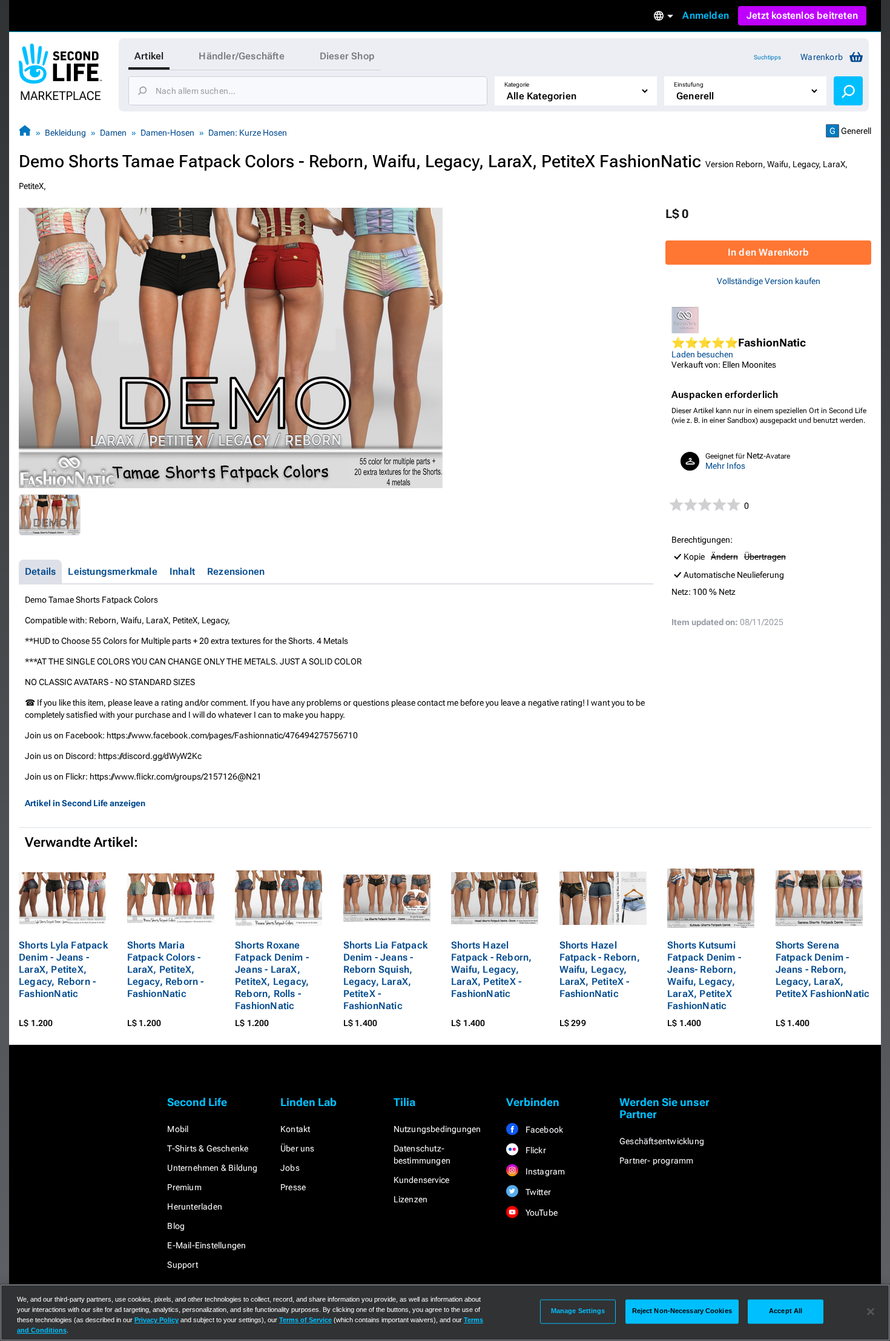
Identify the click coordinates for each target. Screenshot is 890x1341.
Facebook (543, 1129)
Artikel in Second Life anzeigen (85, 803)
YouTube (540, 1212)
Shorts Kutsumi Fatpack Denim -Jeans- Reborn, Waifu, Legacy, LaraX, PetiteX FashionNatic (704, 975)
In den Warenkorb (768, 252)
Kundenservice (422, 1180)
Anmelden (705, 15)
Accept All (785, 1311)
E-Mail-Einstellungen (206, 1245)
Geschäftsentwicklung (661, 1141)
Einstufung (689, 84)
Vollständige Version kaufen (768, 281)
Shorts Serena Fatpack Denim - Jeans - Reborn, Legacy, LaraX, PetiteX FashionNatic (823, 969)
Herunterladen (194, 1206)
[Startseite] (25, 132)
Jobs (290, 1168)
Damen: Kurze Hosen (247, 132)
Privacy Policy (156, 1319)
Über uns (297, 1148)
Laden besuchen (702, 354)
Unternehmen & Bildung (212, 1168)
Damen (113, 132)
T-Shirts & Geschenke (207, 1148)
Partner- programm (656, 1160)
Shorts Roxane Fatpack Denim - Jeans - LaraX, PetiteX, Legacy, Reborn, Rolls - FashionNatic (272, 975)
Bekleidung (65, 132)
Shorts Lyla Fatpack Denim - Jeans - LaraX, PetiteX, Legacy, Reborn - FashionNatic (63, 969)
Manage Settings (578, 1311)
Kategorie (516, 84)
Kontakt (295, 1129)
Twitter (537, 1192)
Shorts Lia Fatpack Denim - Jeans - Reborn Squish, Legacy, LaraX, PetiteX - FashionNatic (385, 975)
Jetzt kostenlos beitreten (802, 15)
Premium (184, 1187)
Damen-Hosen (167, 132)
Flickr (534, 1150)
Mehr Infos (725, 466)
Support (182, 1265)
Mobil (177, 1129)
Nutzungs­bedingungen (437, 1129)
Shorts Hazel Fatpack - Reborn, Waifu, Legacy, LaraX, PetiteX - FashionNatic (491, 969)
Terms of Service (305, 1319)
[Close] (870, 1311)
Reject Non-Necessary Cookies (682, 1311)
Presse (293, 1187)
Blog (176, 1226)
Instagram (544, 1171)
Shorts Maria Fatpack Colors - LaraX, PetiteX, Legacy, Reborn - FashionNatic (165, 969)
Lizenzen (411, 1199)
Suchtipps (767, 57)
